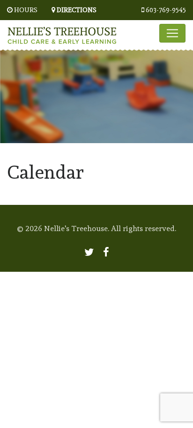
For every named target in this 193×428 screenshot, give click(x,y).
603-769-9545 (166, 10)
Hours (25, 10)
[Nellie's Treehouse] (62, 32)
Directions (76, 10)
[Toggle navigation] (172, 33)
